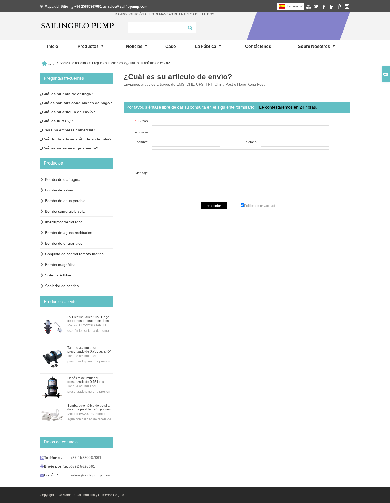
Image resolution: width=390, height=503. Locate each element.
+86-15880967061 (88, 7)
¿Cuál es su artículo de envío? (67, 112)
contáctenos (258, 46)
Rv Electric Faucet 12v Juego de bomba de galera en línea (88, 319)
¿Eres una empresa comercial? (68, 130)
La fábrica (206, 46)
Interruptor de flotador (63, 222)
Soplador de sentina (62, 286)
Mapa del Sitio (56, 7)
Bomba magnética (60, 264)
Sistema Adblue (58, 275)
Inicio (52, 46)
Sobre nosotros (314, 46)
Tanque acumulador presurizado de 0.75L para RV (89, 349)
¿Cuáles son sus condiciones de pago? (76, 103)
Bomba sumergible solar (65, 211)
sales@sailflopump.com (128, 7)
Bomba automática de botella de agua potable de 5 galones (89, 407)
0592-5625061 (82, 466)
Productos (88, 46)
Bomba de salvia (59, 190)
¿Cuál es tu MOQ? (56, 121)
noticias (135, 46)
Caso (170, 46)
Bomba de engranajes (63, 243)
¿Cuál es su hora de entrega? (66, 94)
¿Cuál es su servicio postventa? (69, 148)
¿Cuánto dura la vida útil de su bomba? (76, 139)
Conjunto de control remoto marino (74, 254)
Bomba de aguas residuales (68, 232)
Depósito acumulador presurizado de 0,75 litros (85, 380)
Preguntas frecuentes (107, 63)
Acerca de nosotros (74, 63)
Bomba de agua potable (65, 201)
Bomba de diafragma (62, 179)
